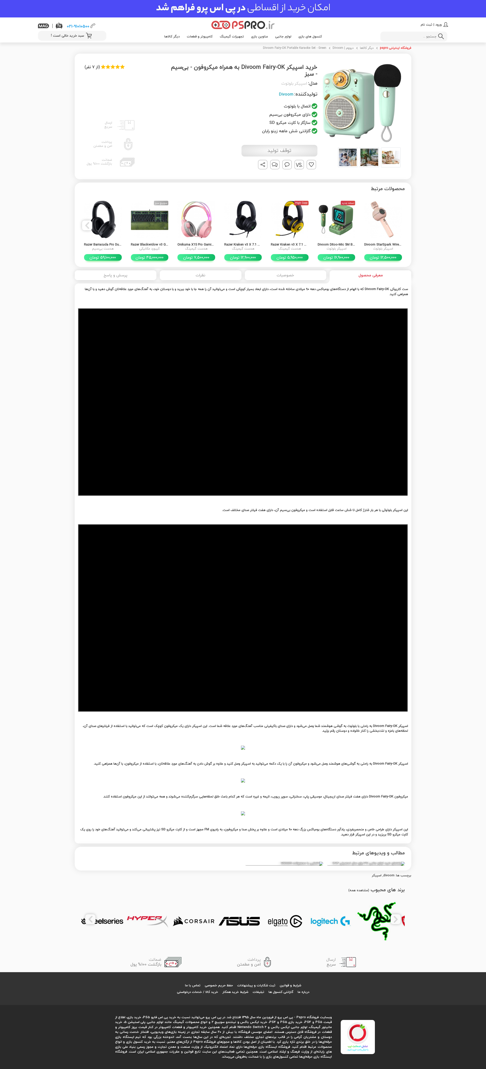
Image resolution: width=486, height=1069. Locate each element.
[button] (361, 157)
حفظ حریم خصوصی (219, 985)
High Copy (301, 203)
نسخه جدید (348, 203)
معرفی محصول (370, 275)
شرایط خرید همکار (235, 992)
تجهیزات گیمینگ (232, 36)
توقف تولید (279, 150)
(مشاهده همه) (358, 890)
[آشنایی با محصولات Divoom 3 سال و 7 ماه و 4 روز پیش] (284, 864)
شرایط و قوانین (290, 985)
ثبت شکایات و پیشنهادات (256, 985)
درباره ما (303, 992)
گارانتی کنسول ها (281, 992)
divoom (388, 875)
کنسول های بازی (310, 36)
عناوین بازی (259, 36)
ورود (438, 24)
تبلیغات (258, 992)
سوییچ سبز (161, 203)
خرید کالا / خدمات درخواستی (197, 992)
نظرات (200, 275)
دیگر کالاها (172, 36)
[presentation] (399, 225)
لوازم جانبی (283, 36)
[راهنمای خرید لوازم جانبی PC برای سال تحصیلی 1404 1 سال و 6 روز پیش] (365, 864)
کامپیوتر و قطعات (200, 36)
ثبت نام (426, 24)
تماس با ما (192, 985)
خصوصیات (285, 275)
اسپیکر (376, 875)
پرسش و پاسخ (115, 275)
